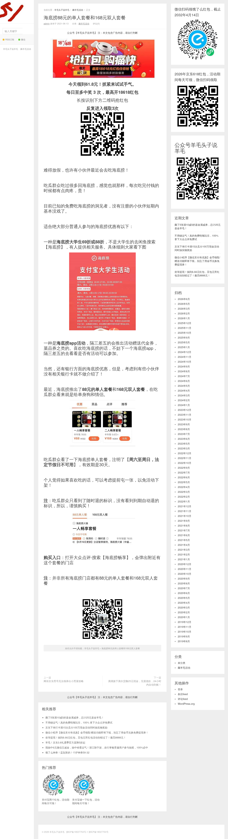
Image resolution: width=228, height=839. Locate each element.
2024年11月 (184, 357)
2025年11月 (184, 328)
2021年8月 (184, 525)
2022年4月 (184, 487)
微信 (23, 39)
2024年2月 (184, 400)
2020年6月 (184, 593)
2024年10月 (184, 361)
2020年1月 (184, 617)
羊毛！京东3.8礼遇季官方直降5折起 (65, 742)
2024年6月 (184, 381)
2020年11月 (184, 569)
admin (47, 23)
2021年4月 (184, 545)
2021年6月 (184, 535)
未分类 (181, 663)
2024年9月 (184, 366)
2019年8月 (184, 641)
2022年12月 (184, 453)
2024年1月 (184, 405)
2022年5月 (184, 482)
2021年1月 (184, 559)
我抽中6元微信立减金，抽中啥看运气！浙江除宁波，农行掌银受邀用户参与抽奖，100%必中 (96, 747)
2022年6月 (184, 477)
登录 (180, 689)
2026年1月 (184, 318)
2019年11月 (184, 626)
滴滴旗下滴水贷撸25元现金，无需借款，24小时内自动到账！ (134, 682)
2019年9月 (184, 636)
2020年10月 (184, 573)
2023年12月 (184, 410)
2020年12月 (184, 564)
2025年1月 (184, 347)
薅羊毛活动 (25, 48)
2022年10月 (184, 463)
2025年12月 (184, 323)
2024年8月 (184, 371)
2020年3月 (184, 607)
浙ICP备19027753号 (98, 831)
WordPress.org (186, 703)
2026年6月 (184, 299)
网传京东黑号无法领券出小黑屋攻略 (64, 681)
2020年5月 (184, 598)
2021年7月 (184, 530)
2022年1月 (184, 501)
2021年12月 (184, 506)
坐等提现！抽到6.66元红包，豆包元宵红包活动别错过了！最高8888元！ (85, 737)
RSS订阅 (9, 39)
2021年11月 (184, 511)
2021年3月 (184, 549)
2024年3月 (184, 395)
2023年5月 (184, 443)
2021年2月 (184, 554)
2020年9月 (184, 578)
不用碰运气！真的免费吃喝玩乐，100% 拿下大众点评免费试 (78, 722)
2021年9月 (184, 520)
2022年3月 (184, 492)
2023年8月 (184, 429)
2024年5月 (184, 385)
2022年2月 (184, 496)
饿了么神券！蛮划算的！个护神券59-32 (67, 752)
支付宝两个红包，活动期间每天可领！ (55, 801)
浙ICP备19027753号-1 (77, 831)
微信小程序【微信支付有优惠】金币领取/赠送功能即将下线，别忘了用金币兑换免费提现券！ (96, 732)
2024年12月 (184, 352)
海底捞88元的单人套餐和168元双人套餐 (85, 17)
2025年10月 (184, 332)
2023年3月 (184, 448)
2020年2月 (184, 612)
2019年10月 (184, 631)
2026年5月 (184, 303)
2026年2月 (184, 313)
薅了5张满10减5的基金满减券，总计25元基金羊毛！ (74, 717)
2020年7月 (184, 588)
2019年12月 (184, 622)
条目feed (183, 694)
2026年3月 (184, 308)
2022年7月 (184, 472)
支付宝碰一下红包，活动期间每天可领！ (86, 801)
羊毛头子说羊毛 (16, 15)
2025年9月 (184, 337)
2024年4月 (184, 390)
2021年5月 (184, 540)
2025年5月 (184, 342)
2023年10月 (184, 419)
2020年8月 (184, 583)
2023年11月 (184, 414)
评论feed (183, 699)
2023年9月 (184, 424)
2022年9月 (184, 467)
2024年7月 (184, 376)
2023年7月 (184, 434)
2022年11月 (184, 458)
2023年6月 (184, 438)
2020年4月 (184, 602)
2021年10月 (184, 516)
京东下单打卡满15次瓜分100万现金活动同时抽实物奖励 (76, 727)
